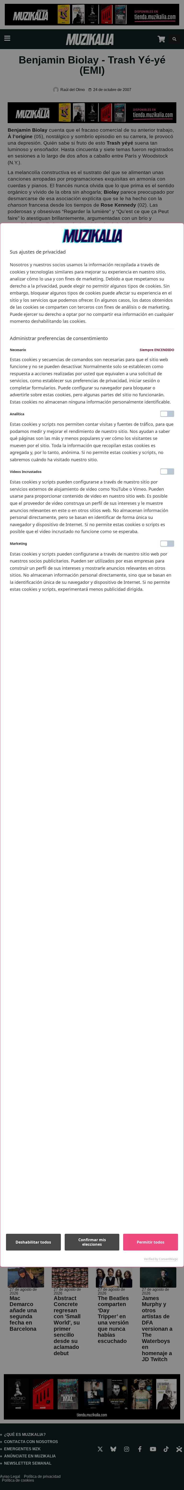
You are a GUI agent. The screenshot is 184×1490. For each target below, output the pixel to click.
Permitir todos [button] (150, 1242)
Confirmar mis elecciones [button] (92, 1242)
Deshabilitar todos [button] (33, 1242)
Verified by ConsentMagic (161, 1259)
